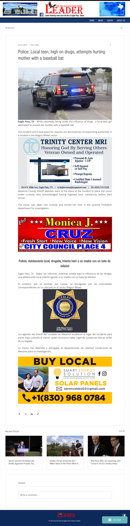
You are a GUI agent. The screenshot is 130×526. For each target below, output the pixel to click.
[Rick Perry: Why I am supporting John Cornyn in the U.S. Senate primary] (106, 446)
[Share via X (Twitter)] (25, 414)
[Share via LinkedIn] (31, 414)
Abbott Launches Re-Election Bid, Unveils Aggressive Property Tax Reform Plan (21, 462)
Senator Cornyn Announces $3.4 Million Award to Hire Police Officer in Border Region (64, 462)
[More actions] (110, 44)
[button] (121, 28)
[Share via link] (38, 414)
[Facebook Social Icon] (41, 15)
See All (122, 431)
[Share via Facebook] (19, 414)
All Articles (9, 28)
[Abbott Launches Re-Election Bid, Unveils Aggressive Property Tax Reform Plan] (23, 446)
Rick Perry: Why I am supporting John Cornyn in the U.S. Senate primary (106, 462)
